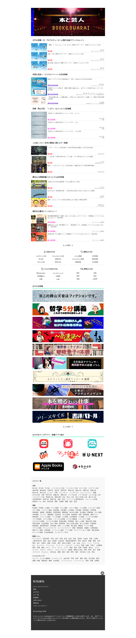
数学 (44, 541)
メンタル (77, 545)
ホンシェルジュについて (40, 586)
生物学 (54, 541)
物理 (94, 541)
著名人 (91, 547)
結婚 (87, 545)
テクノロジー (36, 539)
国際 (59, 552)
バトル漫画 (78, 256)
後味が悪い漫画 (91, 521)
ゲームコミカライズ (49, 528)
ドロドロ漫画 (47, 519)
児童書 (61, 501)
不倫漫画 (93, 523)
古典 (42, 495)
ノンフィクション (66, 561)
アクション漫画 (45, 517)
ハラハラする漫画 (59, 519)
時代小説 (58, 262)
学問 (61, 539)
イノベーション (79, 561)
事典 (56, 501)
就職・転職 (36, 561)
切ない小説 (70, 497)
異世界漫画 (57, 512)
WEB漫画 (35, 514)
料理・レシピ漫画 (63, 526)
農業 (89, 541)
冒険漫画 (35, 512)
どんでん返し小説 (95, 495)
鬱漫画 (80, 526)
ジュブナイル (73, 492)
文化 (88, 552)
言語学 (79, 539)
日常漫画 (93, 510)
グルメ (83, 543)
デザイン (50, 550)
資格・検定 (83, 558)
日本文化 (83, 552)
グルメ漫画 (63, 508)
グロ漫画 (81, 517)
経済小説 (35, 492)
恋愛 (38, 547)
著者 (91, 561)
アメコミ (43, 514)
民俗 (93, 552)
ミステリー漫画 (46, 510)
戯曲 (94, 492)
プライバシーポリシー (40, 606)
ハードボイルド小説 (57, 488)
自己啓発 (92, 558)
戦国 (48, 543)
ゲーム (60, 547)
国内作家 (43, 490)
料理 (33, 547)
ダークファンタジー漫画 (82, 530)
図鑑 (66, 501)
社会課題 (56, 561)
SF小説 (41, 259)
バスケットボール (61, 550)
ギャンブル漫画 (37, 532)
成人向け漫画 (73, 512)
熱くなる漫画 (84, 523)
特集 (34, 589)
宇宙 (52, 539)
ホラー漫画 (36, 510)
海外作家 (35, 490)
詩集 (56, 492)
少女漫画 (95, 262)
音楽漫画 (56, 510)
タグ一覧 (36, 595)
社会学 (85, 539)
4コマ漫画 (98, 512)
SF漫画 (41, 508)
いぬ (73, 543)
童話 (70, 501)
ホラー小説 (41, 262)
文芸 (33, 485)
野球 (89, 550)
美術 (85, 550)
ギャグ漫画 (54, 508)
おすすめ (36, 592)
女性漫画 (64, 510)
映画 (70, 547)
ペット (89, 543)
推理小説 (53, 499)
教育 (82, 545)
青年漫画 (95, 259)
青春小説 (71, 490)
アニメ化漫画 (56, 517)
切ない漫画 (54, 523)
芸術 (95, 273)
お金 (58, 279)
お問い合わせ (37, 600)
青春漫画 (74, 514)
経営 (65, 539)
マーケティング (58, 273)
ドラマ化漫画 (36, 519)
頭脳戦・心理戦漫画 (91, 528)
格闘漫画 (50, 514)
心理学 (95, 279)
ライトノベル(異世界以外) (75, 499)
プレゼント (45, 552)
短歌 (59, 499)
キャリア (35, 558)
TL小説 (47, 488)
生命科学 (61, 541)
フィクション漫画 (58, 530)
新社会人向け (41, 273)
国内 (63, 552)
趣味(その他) (78, 550)
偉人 (38, 543)
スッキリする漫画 (92, 517)
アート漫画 (68, 530)
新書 (98, 550)
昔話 (75, 501)
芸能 (79, 547)
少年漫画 (95, 256)
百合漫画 (83, 512)
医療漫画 (90, 512)
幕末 (59, 543)
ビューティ (40, 545)
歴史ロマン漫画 (37, 530)
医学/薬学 (46, 539)
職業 (50, 561)
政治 (49, 541)
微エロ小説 (92, 497)
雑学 (87, 561)
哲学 (78, 276)
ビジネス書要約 (45, 558)
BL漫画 (34, 508)
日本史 (54, 543)
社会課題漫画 (48, 532)
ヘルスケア (68, 545)
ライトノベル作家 (91, 499)
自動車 (70, 550)
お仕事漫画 (73, 517)
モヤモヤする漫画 (38, 521)
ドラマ (66, 547)
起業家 (97, 561)
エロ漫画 (65, 517)
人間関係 (99, 545)
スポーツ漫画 (73, 508)
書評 (76, 552)
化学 (56, 539)
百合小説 (43, 492)
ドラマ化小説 (82, 495)
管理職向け (41, 276)
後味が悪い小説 (60, 497)
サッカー (35, 550)
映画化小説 (49, 497)
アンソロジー (63, 492)
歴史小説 (78, 490)
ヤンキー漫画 (88, 526)
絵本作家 (50, 501)
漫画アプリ (94, 514)
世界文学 (64, 490)
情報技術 (44, 561)
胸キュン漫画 (79, 521)
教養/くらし (36, 536)
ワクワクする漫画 (52, 521)
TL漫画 (47, 508)
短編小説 (56, 495)
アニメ (54, 547)
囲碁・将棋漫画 (77, 528)
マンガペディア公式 (61, 532)
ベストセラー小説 (38, 497)
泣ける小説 (36, 495)
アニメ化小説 (72, 495)
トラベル (96, 543)
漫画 (33, 505)
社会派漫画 (45, 523)
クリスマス (36, 552)
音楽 (75, 547)
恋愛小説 (58, 259)
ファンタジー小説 (58, 256)
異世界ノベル (36, 501)
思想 (68, 552)
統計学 (84, 541)
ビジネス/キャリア (38, 556)
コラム (97, 547)
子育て (92, 545)
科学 (95, 276)
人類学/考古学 (37, 541)
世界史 (43, 543)
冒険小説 (64, 495)
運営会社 (36, 603)
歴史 (78, 273)
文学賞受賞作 (36, 499)
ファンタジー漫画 (78, 259)
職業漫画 (65, 512)
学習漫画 (71, 521)
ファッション (50, 545)
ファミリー (60, 545)
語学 (76, 558)
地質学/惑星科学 (71, 541)
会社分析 (66, 558)
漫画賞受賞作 (44, 526)
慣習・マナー (45, 547)
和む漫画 (74, 526)
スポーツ (43, 550)
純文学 (57, 490)
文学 (98, 541)
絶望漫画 (62, 523)
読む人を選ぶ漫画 (72, 523)
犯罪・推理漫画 (84, 514)
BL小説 (34, 488)
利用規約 (36, 597)
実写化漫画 (36, 523)
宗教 (78, 279)
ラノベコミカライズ (64, 528)
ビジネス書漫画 (72, 519)
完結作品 (58, 514)
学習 (72, 558)
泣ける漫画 (66, 514)
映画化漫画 (63, 521)
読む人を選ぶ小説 (81, 497)
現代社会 (53, 552)
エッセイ (50, 492)
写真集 (85, 547)
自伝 (94, 550)
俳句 (63, 499)
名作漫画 (53, 526)
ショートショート (86, 492)
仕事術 (58, 276)
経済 (70, 539)
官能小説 (93, 490)
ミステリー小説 (41, 256)
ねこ (33, 545)
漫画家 (42, 512)
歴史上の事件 (66, 543)
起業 (41, 279)
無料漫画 (35, 517)
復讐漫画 (35, 526)
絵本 (44, 501)
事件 (72, 552)
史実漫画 (47, 530)
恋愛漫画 (78, 262)
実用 (97, 558)
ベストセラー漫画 (84, 519)
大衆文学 (50, 490)
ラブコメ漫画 (36, 528)
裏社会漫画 (95, 530)
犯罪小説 (46, 499)
